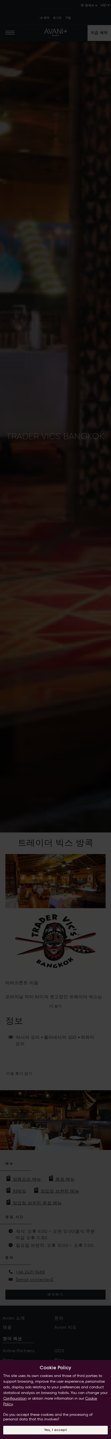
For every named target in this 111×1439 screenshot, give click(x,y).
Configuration (15, 1398)
